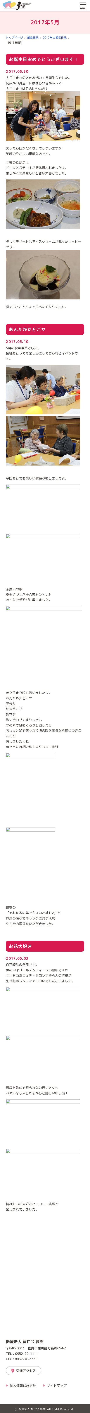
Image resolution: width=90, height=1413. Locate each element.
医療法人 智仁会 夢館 (24, 1341)
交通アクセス (26, 1370)
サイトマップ (57, 1385)
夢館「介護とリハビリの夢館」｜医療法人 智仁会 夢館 (17, 5)
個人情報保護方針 (23, 1385)
